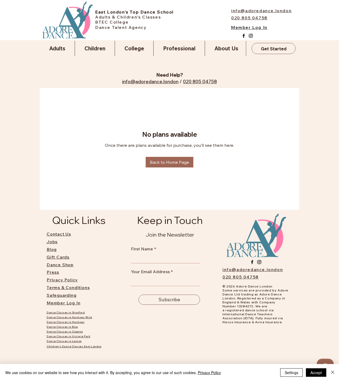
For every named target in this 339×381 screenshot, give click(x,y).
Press (53, 272)
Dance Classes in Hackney (65, 322)
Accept (316, 372)
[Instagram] (250, 35)
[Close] (332, 372)
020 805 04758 (200, 81)
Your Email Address (150, 271)
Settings (291, 372)
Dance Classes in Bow (62, 327)
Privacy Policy (209, 372)
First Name (142, 249)
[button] (57, 48)
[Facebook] (243, 35)
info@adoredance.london (150, 81)
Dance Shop (60, 264)
